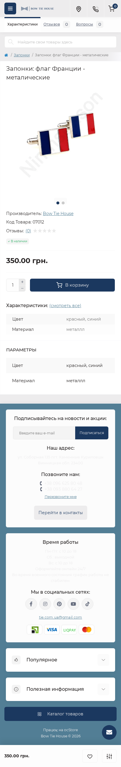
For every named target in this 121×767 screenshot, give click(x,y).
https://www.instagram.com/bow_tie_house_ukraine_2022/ (45, 604)
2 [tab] (63, 203)
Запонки (22, 55)
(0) (28, 231)
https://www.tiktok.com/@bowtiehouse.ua (87, 604)
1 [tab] (57, 203)
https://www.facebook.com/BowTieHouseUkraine (31, 604)
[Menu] (10, 8)
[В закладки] (90, 756)
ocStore (71, 730)
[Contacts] (95, 8)
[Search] (10, 42)
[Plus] (22, 282)
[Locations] (78, 8)
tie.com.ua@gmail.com (60, 617)
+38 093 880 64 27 (63, 489)
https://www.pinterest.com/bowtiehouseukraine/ (59, 604)
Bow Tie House (58, 213)
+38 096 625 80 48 (63, 483)
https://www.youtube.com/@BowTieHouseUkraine (73, 604)
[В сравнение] (109, 756)
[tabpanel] (60, 139)
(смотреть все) (65, 305)
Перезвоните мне (61, 497)
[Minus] (22, 288)
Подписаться (92, 433)
